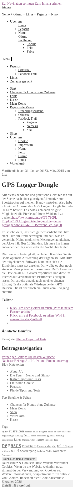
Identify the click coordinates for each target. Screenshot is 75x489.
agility (5, 432)
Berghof (43, 432)
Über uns (16, 21)
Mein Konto (18, 103)
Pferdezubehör (44, 446)
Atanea (6, 7)
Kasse (14, 99)
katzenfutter (7, 440)
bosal (50, 432)
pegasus (11, 445)
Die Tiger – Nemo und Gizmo (30, 375)
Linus (22, 25)
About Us (16, 371)
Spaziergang (28, 450)
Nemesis (32, 126)
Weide (49, 451)
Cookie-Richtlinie (52, 478)
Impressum (25, 145)
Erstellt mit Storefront (16, 485)
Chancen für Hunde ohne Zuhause (32, 92)
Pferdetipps (29, 446)
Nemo (22, 32)
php (54, 446)
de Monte (66, 432)
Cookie (31, 44)
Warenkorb (17, 163)
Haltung (60, 436)
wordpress (59, 450)
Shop (13, 133)
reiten (62, 445)
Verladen (41, 451)
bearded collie (31, 432)
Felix (30, 47)
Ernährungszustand (31, 111)
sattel (15, 450)
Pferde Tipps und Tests (31, 339)
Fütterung (41, 436)
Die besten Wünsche (28, 357)
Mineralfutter (28, 440)
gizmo (51, 435)
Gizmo (22, 36)
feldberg (19, 436)
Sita (29, 130)
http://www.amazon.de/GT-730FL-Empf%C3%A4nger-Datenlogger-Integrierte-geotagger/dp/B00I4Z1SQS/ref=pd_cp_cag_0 (32, 221)
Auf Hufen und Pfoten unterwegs (35, 360)
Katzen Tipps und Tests (25, 379)
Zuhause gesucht (21, 81)
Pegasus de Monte (22, 107)
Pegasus (23, 29)
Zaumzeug (7, 455)
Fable (30, 51)
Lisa (4, 174)
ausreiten (16, 431)
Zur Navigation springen (18, 3)
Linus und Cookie (22, 383)
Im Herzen (25, 40)
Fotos (33, 436)
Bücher (57, 432)
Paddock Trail (27, 74)
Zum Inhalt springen (48, 3)
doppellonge (8, 436)
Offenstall (24, 70)
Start (13, 88)
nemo (40, 439)
